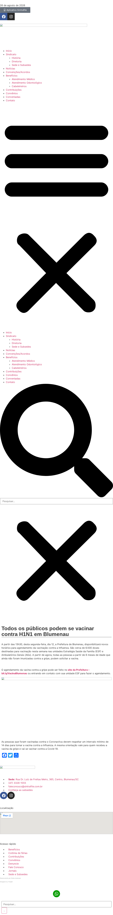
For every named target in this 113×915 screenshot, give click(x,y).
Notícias (10, 68)
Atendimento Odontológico (27, 82)
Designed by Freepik (6, 882)
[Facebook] (3, 16)
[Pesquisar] (4, 910)
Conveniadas (13, 96)
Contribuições (13, 89)
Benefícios (11, 75)
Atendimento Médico (23, 79)
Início (9, 50)
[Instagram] (11, 16)
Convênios (12, 93)
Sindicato (11, 54)
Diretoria (16, 61)
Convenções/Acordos (18, 72)
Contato (10, 100)
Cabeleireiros (19, 86)
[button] (56, 216)
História (16, 57)
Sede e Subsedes (21, 64)
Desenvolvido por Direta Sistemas (10, 878)
